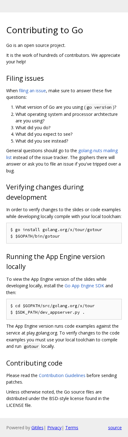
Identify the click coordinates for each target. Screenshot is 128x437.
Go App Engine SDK (84, 286)
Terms (71, 427)
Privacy (54, 427)
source (115, 427)
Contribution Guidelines (62, 375)
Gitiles (37, 427)
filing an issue (32, 90)
